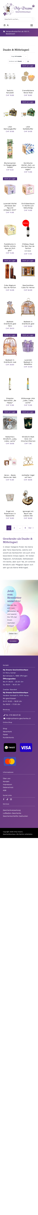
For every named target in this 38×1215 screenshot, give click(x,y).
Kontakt (6, 781)
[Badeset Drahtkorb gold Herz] (10, 297)
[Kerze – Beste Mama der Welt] (10, 450)
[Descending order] (28, 61)
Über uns (6, 778)
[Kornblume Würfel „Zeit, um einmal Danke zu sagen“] (28, 138)
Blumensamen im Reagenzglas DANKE (10, 165)
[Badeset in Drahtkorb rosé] (10, 335)
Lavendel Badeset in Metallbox (28, 362)
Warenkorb (7, 732)
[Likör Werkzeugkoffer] (10, 102)
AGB (4, 790)
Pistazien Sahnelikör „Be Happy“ (10, 400)
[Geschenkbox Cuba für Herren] (28, 261)
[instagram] (11, 799)
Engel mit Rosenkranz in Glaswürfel (10, 513)
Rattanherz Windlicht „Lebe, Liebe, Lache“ (10, 439)
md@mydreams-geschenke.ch (18, 718)
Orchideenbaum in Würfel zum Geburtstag (28, 206)
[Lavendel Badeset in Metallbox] (28, 335)
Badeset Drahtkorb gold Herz (10, 324)
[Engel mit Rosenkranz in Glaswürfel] (10, 487)
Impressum (7, 784)
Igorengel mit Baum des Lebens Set (28, 513)
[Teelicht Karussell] (10, 66)
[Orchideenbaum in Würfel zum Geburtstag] (28, 179)
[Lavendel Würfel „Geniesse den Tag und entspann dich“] (10, 179)
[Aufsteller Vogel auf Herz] (28, 450)
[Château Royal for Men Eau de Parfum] (28, 219)
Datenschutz (8, 787)
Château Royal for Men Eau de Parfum (28, 246)
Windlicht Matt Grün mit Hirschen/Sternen (28, 439)
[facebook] (4, 799)
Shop (5, 729)
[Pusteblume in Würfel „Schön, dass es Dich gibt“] (10, 219)
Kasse (5, 734)
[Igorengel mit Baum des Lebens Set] (28, 487)
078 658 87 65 (15, 715)
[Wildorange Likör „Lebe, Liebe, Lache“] (28, 374)
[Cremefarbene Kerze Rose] (28, 66)
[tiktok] (7, 799)
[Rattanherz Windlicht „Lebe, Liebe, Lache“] (10, 412)
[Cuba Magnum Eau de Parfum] (10, 261)
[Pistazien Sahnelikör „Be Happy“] (10, 374)
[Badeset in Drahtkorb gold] (28, 297)
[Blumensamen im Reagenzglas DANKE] (10, 138)
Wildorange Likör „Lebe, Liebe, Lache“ (28, 400)
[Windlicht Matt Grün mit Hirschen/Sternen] (28, 412)
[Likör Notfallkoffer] (28, 102)
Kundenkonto (8, 737)
